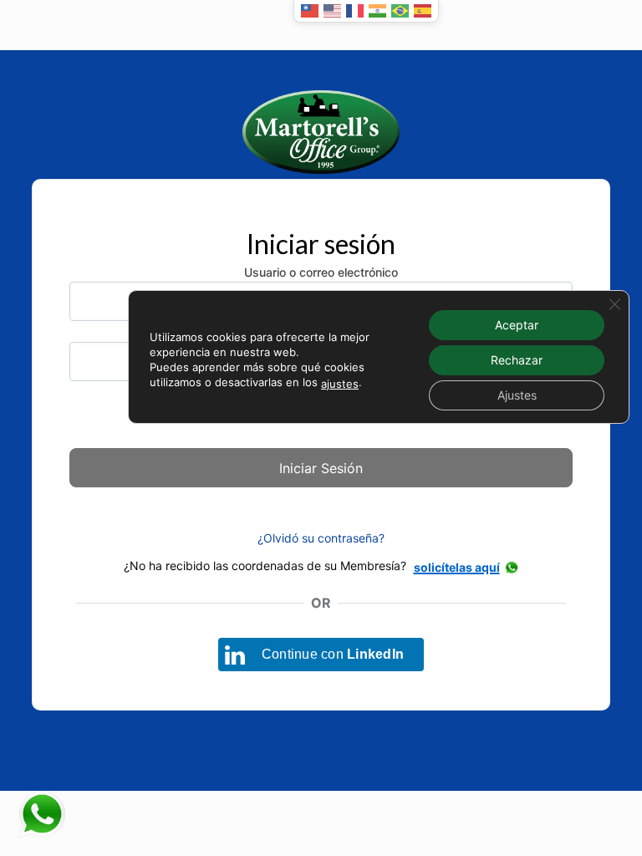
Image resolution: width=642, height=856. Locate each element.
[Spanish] (422, 11)
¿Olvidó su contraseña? (321, 538)
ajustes (340, 383)
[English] (332, 11)
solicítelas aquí (457, 567)
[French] (355, 11)
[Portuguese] (400, 11)
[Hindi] (377, 11)
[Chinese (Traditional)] (309, 11)
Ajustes (517, 395)
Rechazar (517, 360)
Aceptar (516, 325)
